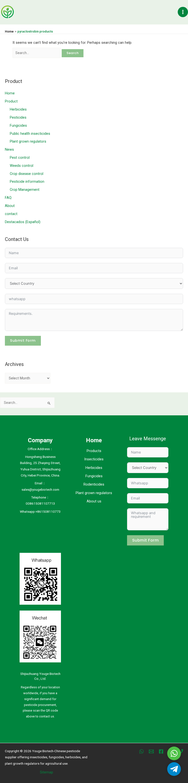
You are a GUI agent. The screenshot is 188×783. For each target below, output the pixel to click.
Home (10, 93)
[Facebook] (161, 751)
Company (40, 440)
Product (11, 101)
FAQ (8, 197)
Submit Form (23, 340)
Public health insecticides (30, 133)
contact (11, 214)
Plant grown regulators (28, 141)
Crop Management (24, 189)
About (10, 206)
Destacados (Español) (22, 222)
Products (94, 451)
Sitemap (46, 772)
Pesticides (18, 117)
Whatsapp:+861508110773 (40, 511)
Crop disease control (26, 173)
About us (94, 501)
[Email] (151, 751)
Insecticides (94, 459)
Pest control (20, 157)
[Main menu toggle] (183, 12)
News (9, 149)
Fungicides (18, 125)
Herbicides (18, 109)
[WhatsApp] (141, 751)
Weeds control (21, 165)
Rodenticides (93, 484)
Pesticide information (27, 181)
